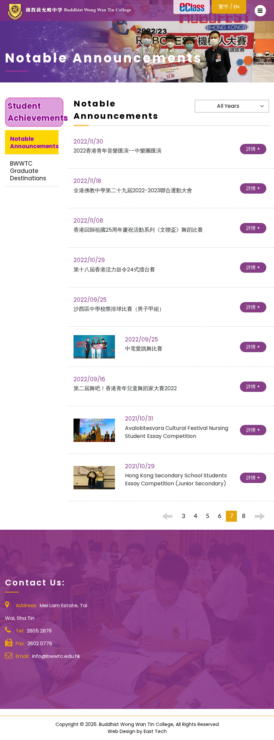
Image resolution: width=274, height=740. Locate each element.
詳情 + (253, 149)
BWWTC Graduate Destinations (28, 171)
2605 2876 (39, 630)
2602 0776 (39, 643)
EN (236, 6)
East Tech (155, 731)
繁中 (224, 6)
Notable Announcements (34, 142)
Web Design (121, 731)
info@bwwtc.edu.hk (56, 656)
